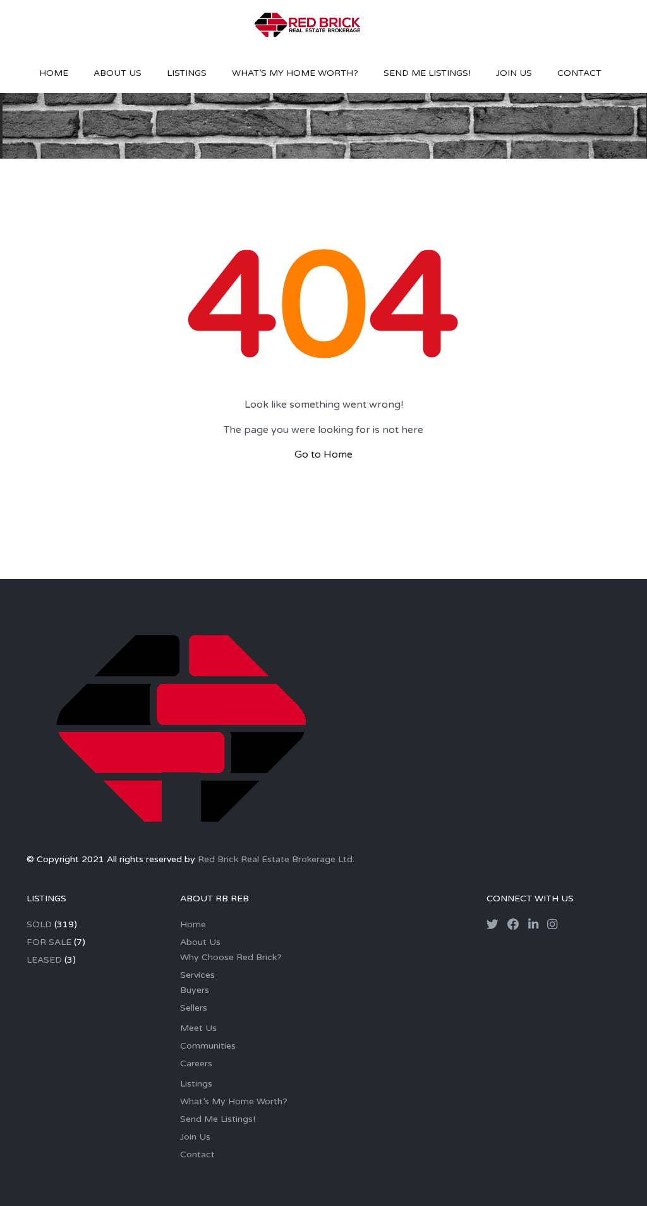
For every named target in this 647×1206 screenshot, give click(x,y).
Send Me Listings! (427, 73)
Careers (196, 1063)
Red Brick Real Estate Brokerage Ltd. (276, 859)
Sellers (193, 1007)
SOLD (39, 924)
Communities (208, 1045)
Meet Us (198, 1028)
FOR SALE (49, 942)
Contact (579, 73)
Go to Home (323, 454)
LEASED (44, 959)
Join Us (514, 73)
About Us (118, 73)
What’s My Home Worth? (295, 73)
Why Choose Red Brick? (231, 957)
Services (197, 975)
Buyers (194, 990)
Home (53, 73)
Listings (187, 73)
